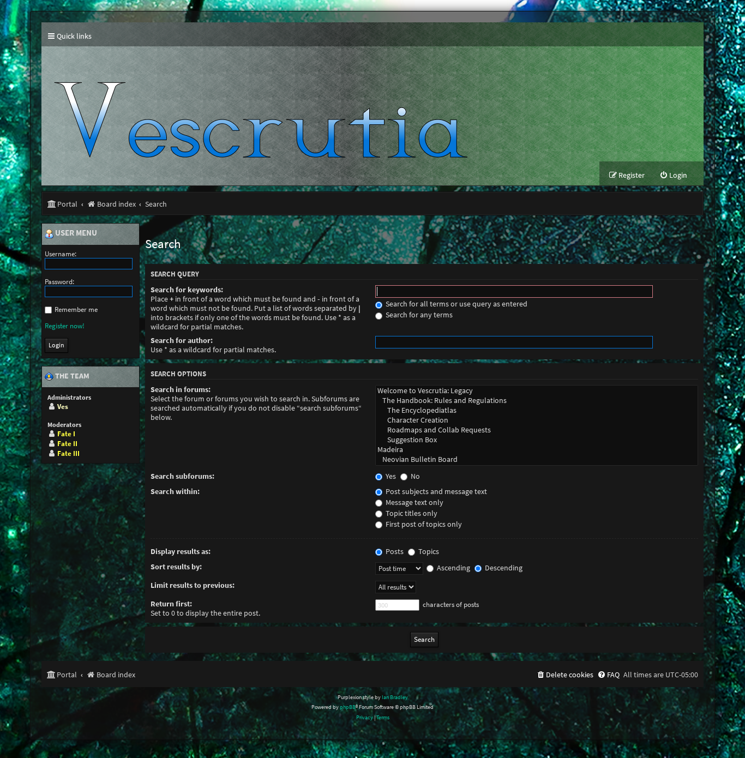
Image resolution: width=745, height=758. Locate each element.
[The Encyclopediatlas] (537, 411)
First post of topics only (423, 524)
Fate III (68, 453)
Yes (390, 476)
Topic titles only (410, 513)
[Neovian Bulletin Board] (537, 460)
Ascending (452, 568)
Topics (428, 551)
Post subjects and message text (435, 491)
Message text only (413, 502)
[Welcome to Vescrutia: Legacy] (537, 391)
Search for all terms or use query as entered (455, 304)
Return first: (171, 604)
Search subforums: (182, 476)
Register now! (65, 326)
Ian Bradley (395, 697)
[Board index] (265, 103)
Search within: (175, 491)
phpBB (348, 707)
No (414, 476)
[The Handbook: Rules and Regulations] (537, 401)
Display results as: (181, 551)
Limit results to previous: (193, 585)
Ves (62, 406)
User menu (75, 233)
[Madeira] (537, 450)
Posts (394, 551)
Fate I (66, 434)
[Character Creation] (537, 420)
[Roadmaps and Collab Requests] (537, 430)
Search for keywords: (187, 289)
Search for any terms (418, 315)
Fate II (67, 444)
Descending (502, 568)
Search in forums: (181, 389)
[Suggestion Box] (537, 440)
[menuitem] (673, 175)
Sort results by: (176, 566)
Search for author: (182, 340)
